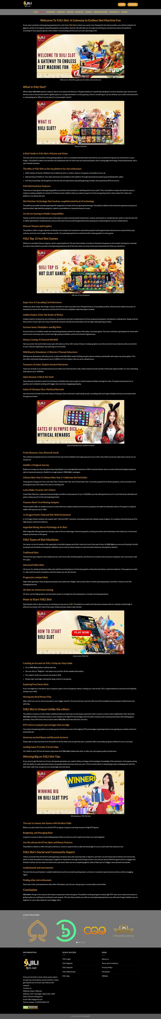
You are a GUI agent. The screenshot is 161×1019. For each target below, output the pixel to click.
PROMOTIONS (101, 12)
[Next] (133, 932)
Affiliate (105, 976)
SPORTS (79, 12)
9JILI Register (67, 963)
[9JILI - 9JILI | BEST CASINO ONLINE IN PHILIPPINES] (32, 4)
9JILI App (66, 976)
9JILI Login (66, 959)
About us (105, 959)
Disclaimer (106, 972)
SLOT (42, 12)
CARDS (88, 12)
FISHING (51, 12)
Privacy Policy (107, 967)
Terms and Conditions (110, 963)
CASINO (61, 12)
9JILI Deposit (67, 967)
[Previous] (28, 932)
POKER (70, 12)
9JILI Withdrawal (68, 972)
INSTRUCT (115, 12)
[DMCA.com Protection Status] (30, 1007)
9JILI (36, 12)
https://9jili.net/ (36, 991)
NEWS (124, 12)
